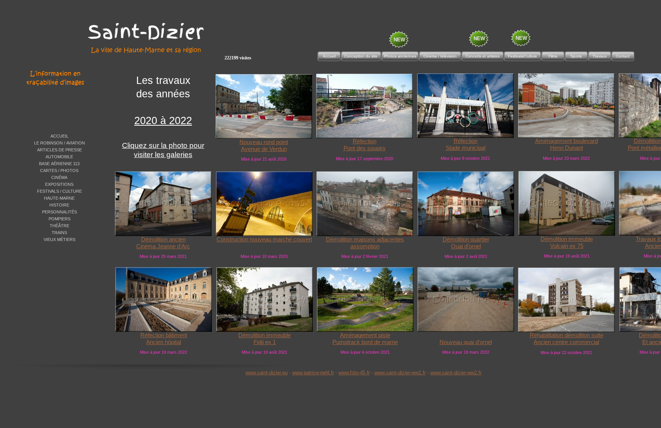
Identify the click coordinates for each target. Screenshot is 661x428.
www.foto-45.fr (354, 373)
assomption (364, 246)
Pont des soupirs (365, 148)
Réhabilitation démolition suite (566, 335)
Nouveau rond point (263, 142)
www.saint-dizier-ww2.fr (456, 373)
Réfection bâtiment (163, 335)
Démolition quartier (466, 239)
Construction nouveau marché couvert (264, 239)
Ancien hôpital (163, 342)
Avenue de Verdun (264, 149)
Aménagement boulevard (566, 141)
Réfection (364, 141)
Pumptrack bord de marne (365, 342)
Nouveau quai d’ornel (466, 342)
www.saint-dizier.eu (267, 373)
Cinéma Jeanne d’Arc (163, 246)
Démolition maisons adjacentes (365, 239)
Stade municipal (465, 148)
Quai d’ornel (466, 246)
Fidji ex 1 (265, 342)
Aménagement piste (365, 335)
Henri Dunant (566, 148)
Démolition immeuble (567, 239)
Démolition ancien (163, 239)
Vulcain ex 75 (566, 246)
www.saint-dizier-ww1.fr (400, 373)
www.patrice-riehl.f (312, 373)
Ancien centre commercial (566, 342)
